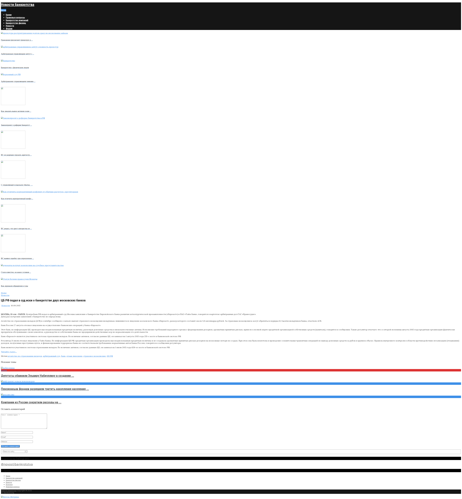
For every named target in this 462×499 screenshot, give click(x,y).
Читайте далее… (9, 352)
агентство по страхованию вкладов (25, 356)
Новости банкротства (17, 4)
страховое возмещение (94, 356)
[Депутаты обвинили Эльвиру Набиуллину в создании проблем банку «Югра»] (231, 368)
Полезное (9, 484)
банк (63, 356)
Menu (3, 10)
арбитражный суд (51, 356)
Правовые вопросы (15, 17)
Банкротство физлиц (16, 23)
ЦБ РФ (110, 356)
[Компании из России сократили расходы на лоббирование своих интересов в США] (231, 394)
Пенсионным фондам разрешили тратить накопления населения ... (45, 389)
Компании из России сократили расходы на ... (31, 402)
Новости (10, 25)
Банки (9, 14)
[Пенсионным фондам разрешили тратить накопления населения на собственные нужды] (231, 381)
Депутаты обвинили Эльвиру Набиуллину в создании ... (37, 375)
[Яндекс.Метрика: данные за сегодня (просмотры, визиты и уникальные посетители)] (10, 497)
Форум (9, 28)
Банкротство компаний (17, 20)
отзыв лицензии (74, 356)
